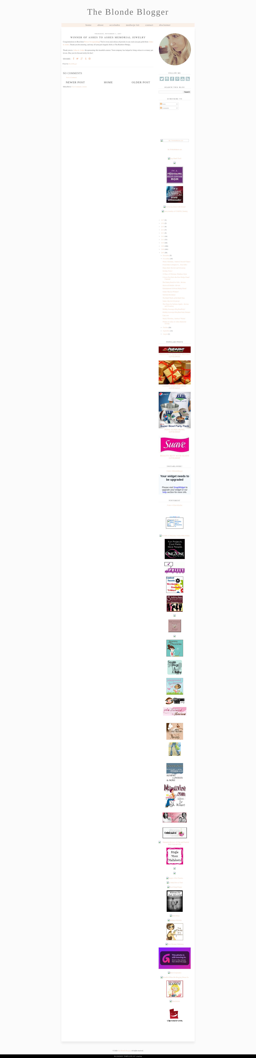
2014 (163, 230)
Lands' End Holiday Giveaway (175, 387)
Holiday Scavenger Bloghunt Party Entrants (176, 312)
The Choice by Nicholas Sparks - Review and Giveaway (176, 305)
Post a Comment (71, 77)
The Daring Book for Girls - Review (174, 282)
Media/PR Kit (132, 25)
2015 (163, 226)
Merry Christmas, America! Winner (174, 318)
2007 (163, 252)
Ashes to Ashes (78, 50)
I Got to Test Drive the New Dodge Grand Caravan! (176, 278)
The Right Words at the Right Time (174, 298)
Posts (164, 104)
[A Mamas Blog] (175, 869)
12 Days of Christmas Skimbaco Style (175, 274)
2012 (163, 236)
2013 (163, 233)
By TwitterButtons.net (175, 149)
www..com (175, 517)
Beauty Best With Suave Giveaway (174, 457)
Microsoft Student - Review (171, 285)
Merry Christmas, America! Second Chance (176, 261)
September (166, 331)
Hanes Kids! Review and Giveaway (174, 268)
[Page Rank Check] (174, 158)
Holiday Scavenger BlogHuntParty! (174, 309)
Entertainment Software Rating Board (174, 288)
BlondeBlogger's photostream (178, 524)
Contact (149, 25)
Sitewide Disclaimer (169, 295)
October (165, 327)
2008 (163, 249)
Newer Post (75, 82)
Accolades (114, 25)
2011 (163, 239)
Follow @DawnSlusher (174, 505)
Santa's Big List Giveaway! (171, 301)
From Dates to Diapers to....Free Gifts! (175, 264)
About (100, 25)
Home (88, 25)
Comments (165, 108)
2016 (163, 223)
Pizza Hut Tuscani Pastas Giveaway (175, 355)
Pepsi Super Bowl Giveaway (175, 431)
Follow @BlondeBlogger (175, 471)
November (166, 258)
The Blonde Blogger (128, 12)
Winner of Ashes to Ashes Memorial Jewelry (174, 323)
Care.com (166, 315)
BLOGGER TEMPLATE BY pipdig (128, 1056)
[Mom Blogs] (175, 915)
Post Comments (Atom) (79, 87)
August (165, 334)
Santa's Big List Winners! (171, 291)
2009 (163, 246)
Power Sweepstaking (92, 41)
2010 (163, 243)
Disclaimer (165, 25)
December (166, 255)
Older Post (141, 82)
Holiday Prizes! (168, 271)
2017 (163, 220)
